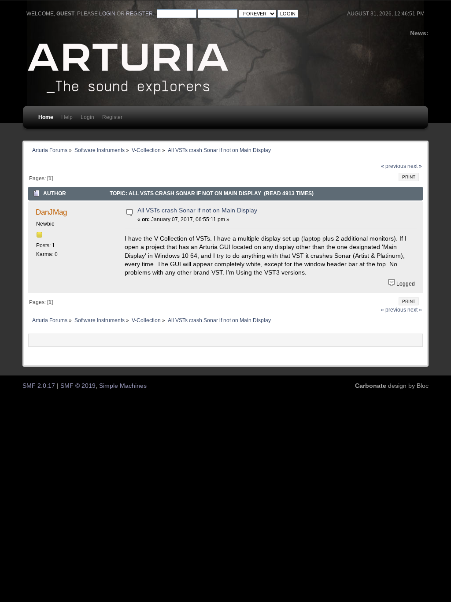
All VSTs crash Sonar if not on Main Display (197, 210)
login (107, 14)
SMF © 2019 (78, 386)
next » (414, 166)
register (139, 14)
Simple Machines (123, 386)
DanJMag (51, 212)
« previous (393, 166)
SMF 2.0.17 (38, 386)
